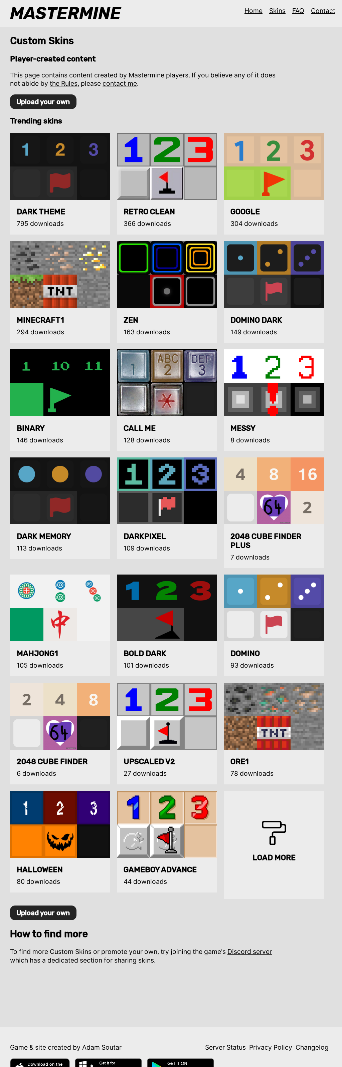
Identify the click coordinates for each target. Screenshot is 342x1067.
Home (253, 11)
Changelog (312, 1047)
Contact (323, 11)
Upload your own (43, 102)
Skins (277, 11)
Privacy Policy (270, 1047)
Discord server (249, 952)
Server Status (225, 1047)
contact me (120, 83)
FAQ (298, 11)
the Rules (63, 83)
